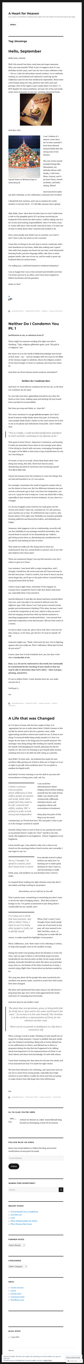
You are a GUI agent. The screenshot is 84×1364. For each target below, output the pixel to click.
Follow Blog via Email (21, 1142)
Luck (13, 1218)
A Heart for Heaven (23, 13)
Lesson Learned (44, 703)
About (11, 1350)
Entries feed (16, 1294)
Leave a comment (55, 311)
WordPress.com (17, 1300)
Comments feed (17, 1297)
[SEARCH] (61, 1189)
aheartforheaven (18, 311)
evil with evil (16, 1215)
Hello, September (24, 51)
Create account (17, 1288)
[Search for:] (33, 1190)
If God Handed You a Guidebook (24, 1212)
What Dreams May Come (21, 1224)
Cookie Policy (47, 1360)
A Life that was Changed (31, 718)
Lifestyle (44, 311)
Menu (13, 25)
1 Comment (57, 1097)
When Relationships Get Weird (24, 1221)
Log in (13, 1291)
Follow (14, 1166)
